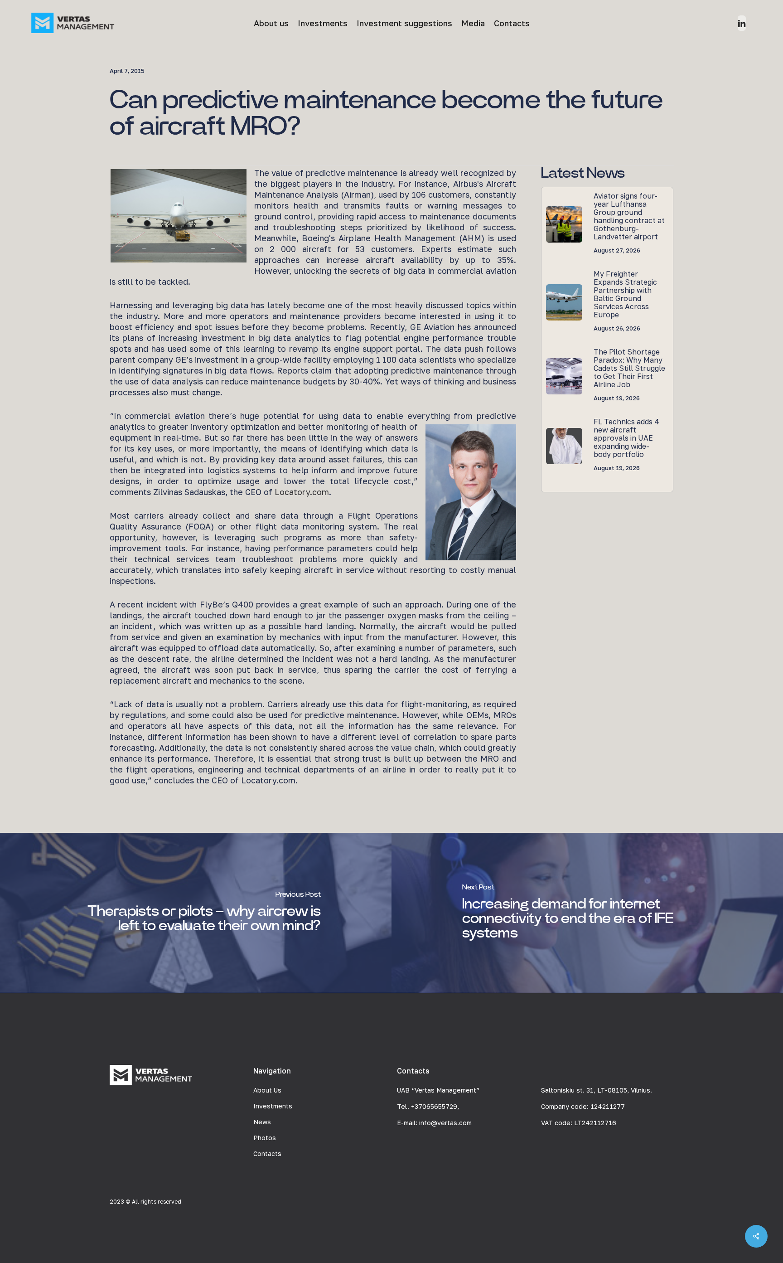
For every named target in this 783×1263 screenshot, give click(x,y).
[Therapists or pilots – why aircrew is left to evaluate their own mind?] (196, 913)
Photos (264, 1138)
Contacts (267, 1153)
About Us (267, 1090)
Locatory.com (302, 492)
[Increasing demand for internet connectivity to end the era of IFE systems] (587, 913)
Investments (272, 1106)
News (262, 1122)
